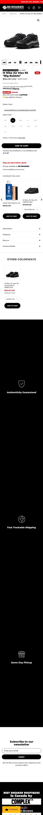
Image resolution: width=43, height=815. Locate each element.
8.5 (20, 120)
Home (4, 14)
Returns (6, 240)
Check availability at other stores (13, 169)
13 (5, 132)
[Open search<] (29, 7)
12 (36, 126)
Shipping (6, 235)
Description (7, 229)
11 (21, 126)
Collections (13, 14)
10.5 (13, 126)
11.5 (28, 126)
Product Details (9, 246)
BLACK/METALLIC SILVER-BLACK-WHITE (20, 110)
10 (5, 126)
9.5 (35, 120)
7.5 (6, 120)
